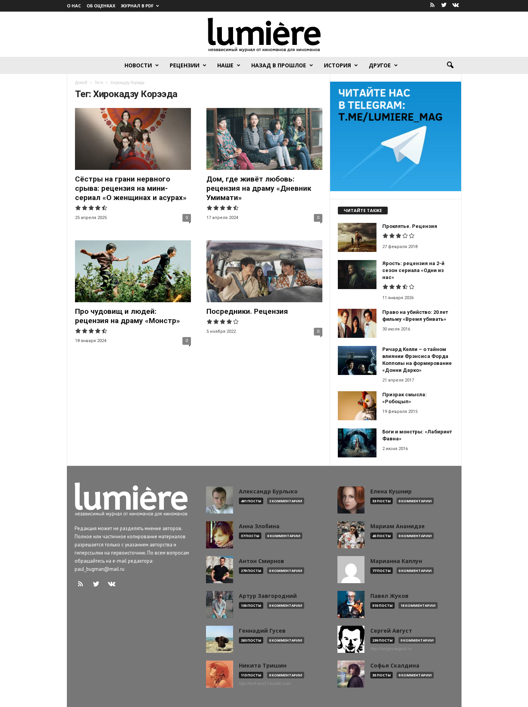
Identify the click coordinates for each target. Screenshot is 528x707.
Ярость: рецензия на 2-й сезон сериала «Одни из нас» (413, 270)
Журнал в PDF (137, 6)
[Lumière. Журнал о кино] (264, 34)
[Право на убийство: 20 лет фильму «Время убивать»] (357, 323)
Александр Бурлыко (268, 491)
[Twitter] (444, 5)
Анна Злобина (259, 526)
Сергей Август (391, 630)
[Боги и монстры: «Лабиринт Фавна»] (357, 442)
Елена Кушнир (391, 491)
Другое (380, 65)
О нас (74, 6)
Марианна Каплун (396, 561)
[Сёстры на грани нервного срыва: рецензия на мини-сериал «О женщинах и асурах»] (133, 139)
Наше (225, 65)
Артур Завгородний (268, 595)
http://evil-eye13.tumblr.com (265, 683)
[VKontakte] (455, 5)
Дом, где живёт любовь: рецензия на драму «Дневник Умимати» (258, 188)
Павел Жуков (389, 595)
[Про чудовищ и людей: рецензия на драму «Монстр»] (133, 271)
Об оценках (101, 6)
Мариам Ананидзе (397, 526)
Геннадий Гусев (262, 630)
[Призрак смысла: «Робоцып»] (357, 405)
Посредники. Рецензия (247, 311)
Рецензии (184, 65)
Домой (81, 82)
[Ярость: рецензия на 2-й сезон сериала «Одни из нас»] (357, 274)
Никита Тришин (262, 665)
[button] (449, 65)
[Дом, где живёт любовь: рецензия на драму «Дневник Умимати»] (264, 139)
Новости (138, 65)
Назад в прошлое (278, 65)
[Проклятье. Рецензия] (357, 237)
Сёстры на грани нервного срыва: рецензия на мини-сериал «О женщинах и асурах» (131, 188)
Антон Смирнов (261, 561)
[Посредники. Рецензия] (264, 271)
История (337, 65)
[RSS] (432, 5)
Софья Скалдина (394, 665)
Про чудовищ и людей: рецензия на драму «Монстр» (127, 316)
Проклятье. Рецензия (409, 226)
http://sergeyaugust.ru (391, 648)
